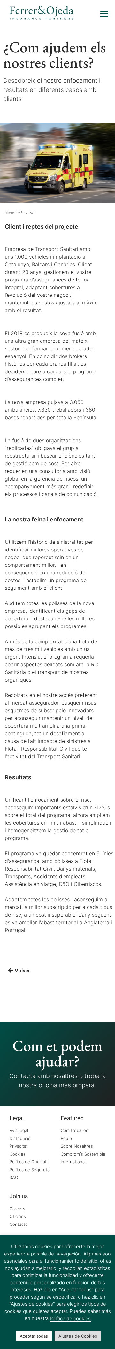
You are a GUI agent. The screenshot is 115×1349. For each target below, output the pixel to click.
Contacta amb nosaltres (43, 1076)
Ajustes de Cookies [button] (77, 1335)
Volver (22, 970)
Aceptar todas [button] (34, 1335)
